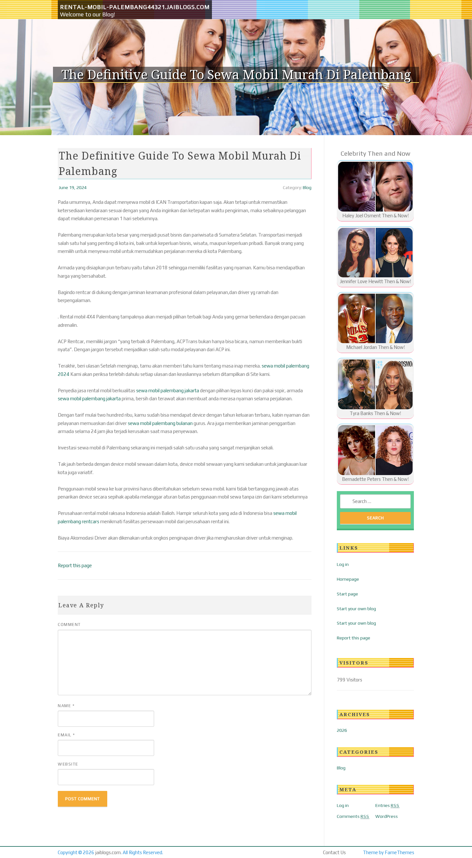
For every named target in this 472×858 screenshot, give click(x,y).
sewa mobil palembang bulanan (160, 423)
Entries (387, 805)
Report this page (75, 565)
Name (66, 705)
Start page (347, 593)
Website (68, 764)
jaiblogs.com (108, 852)
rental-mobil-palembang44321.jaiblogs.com (135, 7)
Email (66, 734)
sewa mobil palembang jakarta (167, 390)
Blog (307, 187)
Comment (69, 624)
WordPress (386, 816)
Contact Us (334, 852)
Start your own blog (356, 608)
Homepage (348, 579)
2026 (342, 730)
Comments (353, 816)
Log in (343, 564)
